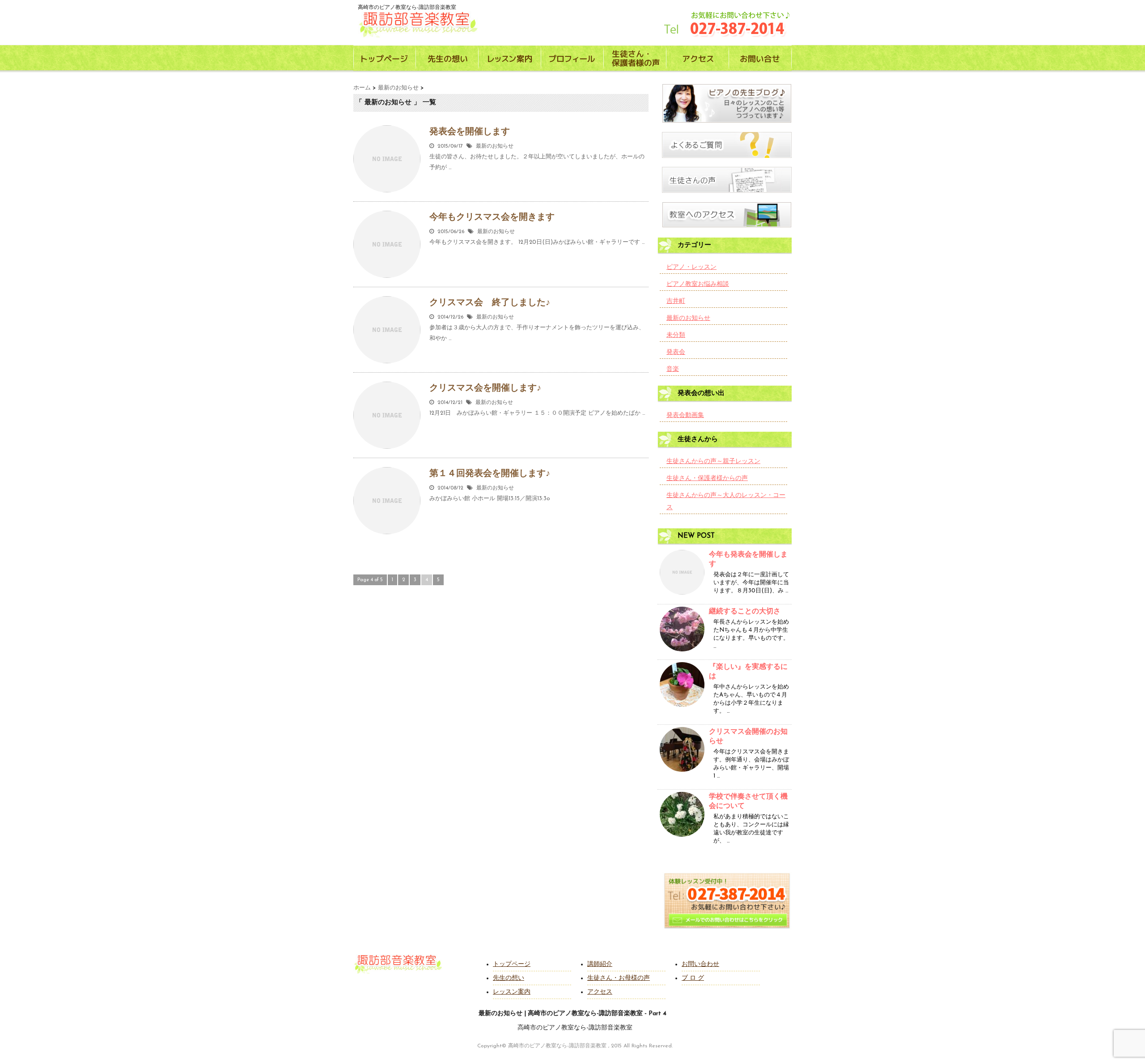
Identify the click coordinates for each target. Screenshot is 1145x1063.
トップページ (511, 964)
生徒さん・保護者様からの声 (707, 478)
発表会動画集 (685, 415)
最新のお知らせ (494, 146)
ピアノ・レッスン (691, 267)
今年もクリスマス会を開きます (492, 217)
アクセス (599, 992)
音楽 (672, 369)
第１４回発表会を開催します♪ (489, 473)
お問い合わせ (700, 964)
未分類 (675, 335)
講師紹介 (599, 964)
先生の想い (508, 978)
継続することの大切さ (744, 611)
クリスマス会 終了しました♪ (489, 302)
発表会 (675, 352)
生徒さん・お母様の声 (618, 978)
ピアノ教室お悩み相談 (697, 284)
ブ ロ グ (693, 978)
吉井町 (675, 301)
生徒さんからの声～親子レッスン (713, 461)
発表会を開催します (469, 132)
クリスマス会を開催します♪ (485, 388)
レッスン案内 (511, 992)
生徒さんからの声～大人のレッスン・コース (725, 501)
